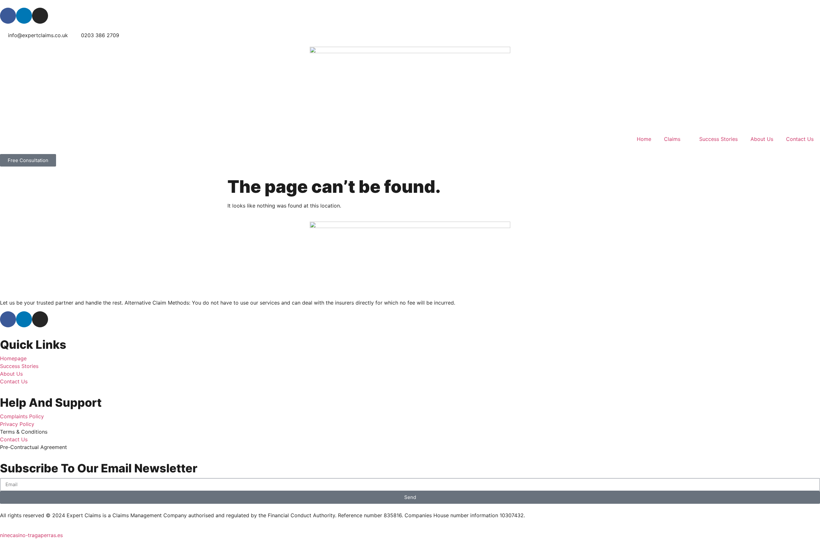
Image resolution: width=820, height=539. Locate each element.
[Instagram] (40, 16)
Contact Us (800, 139)
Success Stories (718, 139)
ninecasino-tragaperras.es (31, 535)
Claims (672, 139)
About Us (761, 139)
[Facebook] (8, 16)
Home (644, 139)
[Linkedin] (24, 16)
